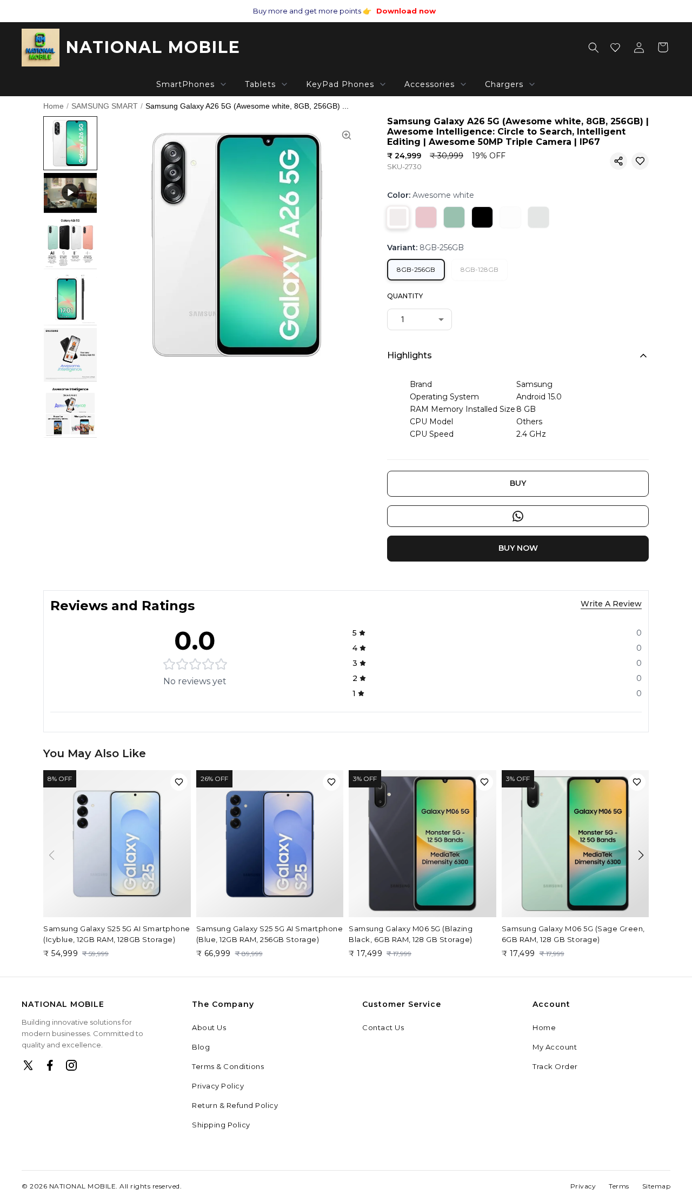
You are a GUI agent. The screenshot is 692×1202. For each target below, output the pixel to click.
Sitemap (656, 1186)
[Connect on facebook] (49, 1065)
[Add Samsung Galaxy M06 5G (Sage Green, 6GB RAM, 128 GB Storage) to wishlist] (637, 782)
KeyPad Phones (340, 84)
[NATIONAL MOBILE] (40, 47)
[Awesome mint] (454, 217)
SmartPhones (185, 84)
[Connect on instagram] (71, 1065)
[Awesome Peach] (426, 217)
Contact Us (383, 1027)
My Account (555, 1047)
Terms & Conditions (228, 1066)
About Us (209, 1027)
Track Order (555, 1066)
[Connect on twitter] (28, 1065)
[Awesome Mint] (538, 217)
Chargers (504, 84)
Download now (406, 10)
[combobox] (419, 319)
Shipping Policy (221, 1124)
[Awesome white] (398, 217)
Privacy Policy (218, 1085)
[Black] (482, 217)
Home (53, 106)
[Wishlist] (615, 47)
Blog (201, 1047)
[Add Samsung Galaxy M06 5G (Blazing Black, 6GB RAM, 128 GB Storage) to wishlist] (484, 782)
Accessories (429, 84)
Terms (619, 1186)
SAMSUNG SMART (104, 106)
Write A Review (611, 604)
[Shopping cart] (662, 47)
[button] (618, 161)
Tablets (260, 84)
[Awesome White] (510, 217)
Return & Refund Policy (235, 1105)
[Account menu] (639, 47)
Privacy (583, 1186)
